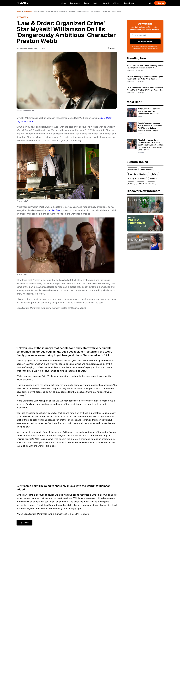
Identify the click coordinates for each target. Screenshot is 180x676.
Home (19, 11)
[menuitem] (96, 3)
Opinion (151, 183)
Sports (142, 178)
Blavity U (132, 178)
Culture (155, 174)
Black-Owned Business (138, 174)
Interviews (28, 11)
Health (152, 178)
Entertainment (147, 169)
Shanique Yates (25, 48)
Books (130, 183)
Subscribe (160, 3)
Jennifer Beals (54, 210)
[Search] (149, 3)
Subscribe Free (145, 41)
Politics (141, 183)
